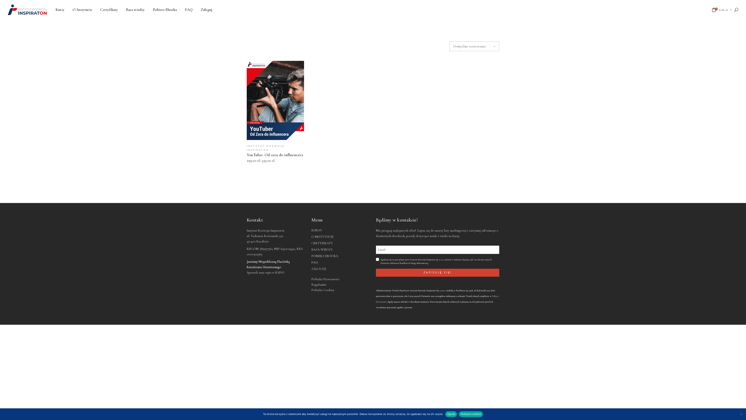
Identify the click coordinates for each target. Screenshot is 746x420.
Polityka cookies (471, 414)
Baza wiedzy (322, 250)
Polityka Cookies (322, 290)
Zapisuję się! (438, 272)
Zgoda (451, 414)
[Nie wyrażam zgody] (741, 414)
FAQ (314, 262)
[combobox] (474, 46)
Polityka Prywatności (325, 279)
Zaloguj (318, 269)
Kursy (316, 230)
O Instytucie (322, 237)
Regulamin (318, 285)
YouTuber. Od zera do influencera (275, 154)
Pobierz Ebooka (324, 256)
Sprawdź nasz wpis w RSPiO (265, 272)
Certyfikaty (322, 243)
